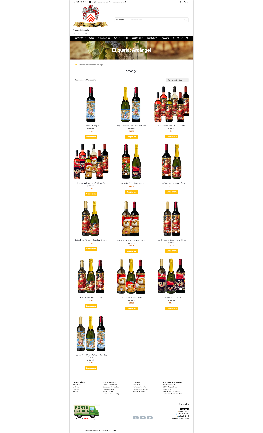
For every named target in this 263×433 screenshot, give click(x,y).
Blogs (91, 38)
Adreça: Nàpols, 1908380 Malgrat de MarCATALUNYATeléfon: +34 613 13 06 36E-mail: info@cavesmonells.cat (173, 388)
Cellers (165, 38)
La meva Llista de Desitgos (111, 394)
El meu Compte (108, 391)
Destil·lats (152, 38)
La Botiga (76, 387)
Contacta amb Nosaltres (111, 387)
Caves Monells (81, 30)
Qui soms (76, 389)
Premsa (75, 391)
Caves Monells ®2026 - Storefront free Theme (101, 430)
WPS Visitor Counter (184, 418)
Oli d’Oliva (178, 38)
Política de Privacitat (139, 387)
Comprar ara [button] (91, 137)
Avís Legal (136, 384)
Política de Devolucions (140, 389)
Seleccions (137, 38)
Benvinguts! (77, 384)
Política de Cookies (139, 391)
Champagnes (104, 38)
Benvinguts (80, 38)
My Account (185, 2)
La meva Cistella (108, 389)
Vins (126, 38)
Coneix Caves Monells (110, 384)
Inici (75, 65)
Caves (117, 38)
